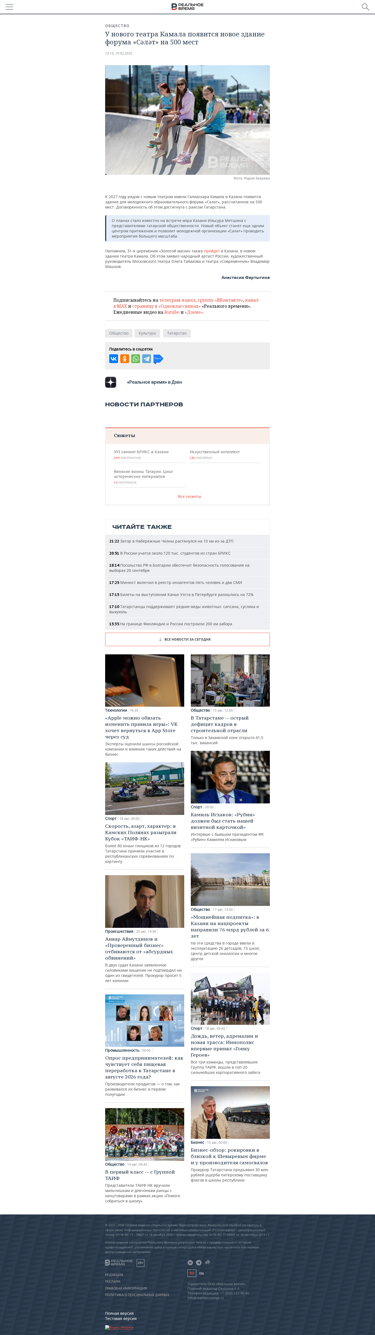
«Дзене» (194, 312)
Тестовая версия (121, 1318)
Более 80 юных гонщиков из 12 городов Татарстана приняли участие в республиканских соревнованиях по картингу (143, 843)
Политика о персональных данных (137, 1295)
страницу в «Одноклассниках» (166, 306)
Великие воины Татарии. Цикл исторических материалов (143, 476)
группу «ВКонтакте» (220, 300)
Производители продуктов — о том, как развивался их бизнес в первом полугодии (144, 1076)
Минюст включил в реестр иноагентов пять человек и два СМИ (175, 582)
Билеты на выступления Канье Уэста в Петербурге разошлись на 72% (181, 594)
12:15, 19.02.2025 (118, 53)
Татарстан (177, 333)
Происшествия (119, 931)
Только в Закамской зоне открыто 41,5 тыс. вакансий (227, 730)
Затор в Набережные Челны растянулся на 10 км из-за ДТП (171, 541)
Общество (117, 25)
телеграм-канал (177, 300)
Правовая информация (126, 1288)
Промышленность (122, 1050)
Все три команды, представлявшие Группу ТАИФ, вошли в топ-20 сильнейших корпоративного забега (225, 1054)
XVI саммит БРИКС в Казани (141, 454)
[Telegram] (146, 358)
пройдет (212, 250)
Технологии (116, 710)
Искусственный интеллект (215, 454)
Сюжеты (124, 435)
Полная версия (119, 1313)
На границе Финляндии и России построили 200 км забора (170, 623)
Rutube (172, 312)
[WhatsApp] (135, 358)
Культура (147, 333)
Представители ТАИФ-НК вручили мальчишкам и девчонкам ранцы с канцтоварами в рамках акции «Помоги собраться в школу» (142, 1186)
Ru (192, 1273)
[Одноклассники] (124, 358)
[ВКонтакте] (113, 358)
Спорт (111, 818)
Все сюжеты (189, 496)
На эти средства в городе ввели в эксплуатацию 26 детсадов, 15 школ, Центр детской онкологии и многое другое (230, 937)
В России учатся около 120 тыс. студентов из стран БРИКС (170, 553)
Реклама (113, 1281)
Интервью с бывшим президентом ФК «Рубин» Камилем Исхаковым (227, 826)
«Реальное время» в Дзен (154, 382)
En (201, 1273)
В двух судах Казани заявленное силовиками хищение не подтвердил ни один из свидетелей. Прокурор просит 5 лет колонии (143, 959)
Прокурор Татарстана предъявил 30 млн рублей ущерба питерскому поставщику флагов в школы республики (229, 1165)
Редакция (114, 1275)
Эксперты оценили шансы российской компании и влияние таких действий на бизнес (143, 736)
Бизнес (197, 1142)
